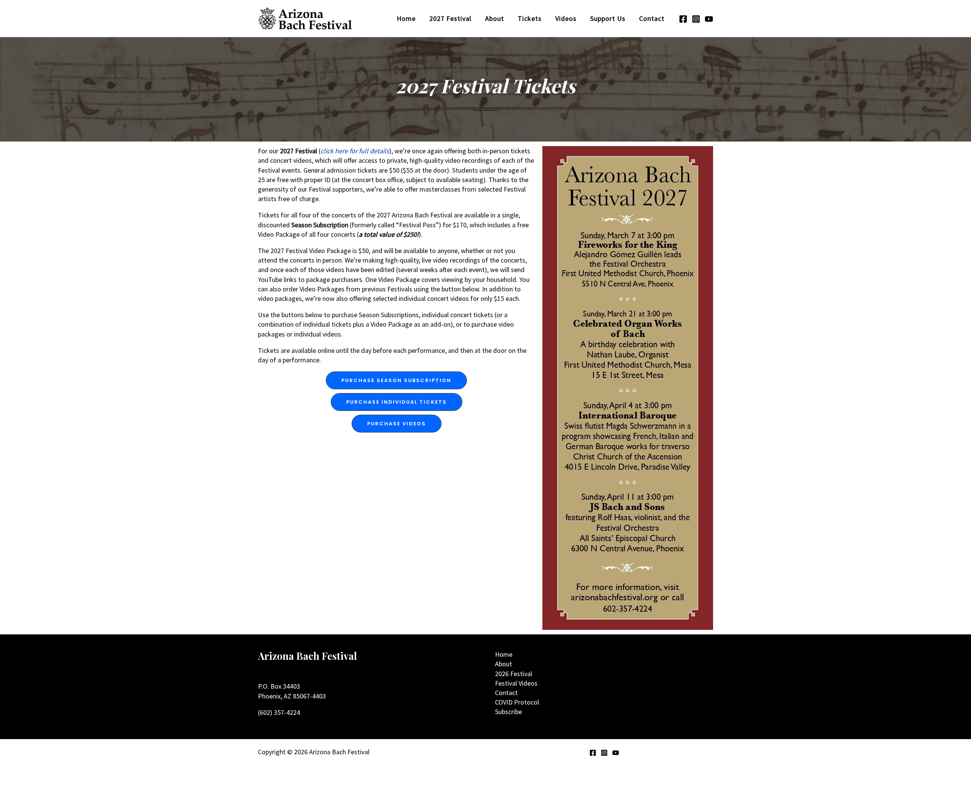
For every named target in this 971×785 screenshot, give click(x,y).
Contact (506, 692)
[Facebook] (683, 19)
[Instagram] (696, 19)
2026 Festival (513, 673)
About (503, 663)
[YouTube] (709, 19)
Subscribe (508, 711)
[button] (396, 380)
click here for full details (355, 150)
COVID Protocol (517, 702)
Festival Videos (516, 683)
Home (503, 654)
